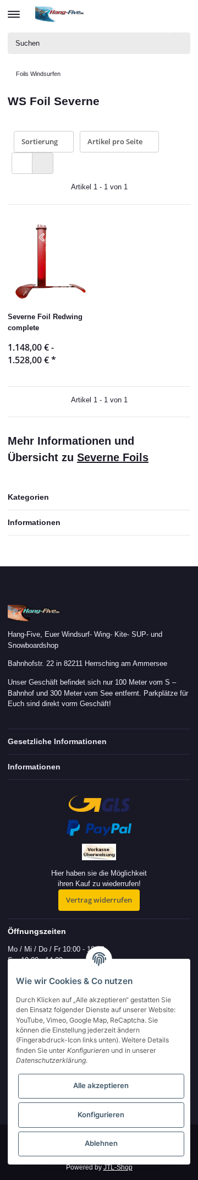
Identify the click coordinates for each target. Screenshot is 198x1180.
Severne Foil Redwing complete (45, 322)
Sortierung (39, 141)
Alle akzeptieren (101, 1085)
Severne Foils (112, 457)
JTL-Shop (118, 1167)
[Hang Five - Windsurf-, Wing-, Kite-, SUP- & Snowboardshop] (59, 14)
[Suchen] (179, 43)
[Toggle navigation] (14, 9)
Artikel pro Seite (114, 141)
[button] (141, 14)
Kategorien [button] (28, 497)
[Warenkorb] (181, 14)
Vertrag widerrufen (99, 900)
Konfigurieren (101, 1114)
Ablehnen (101, 1143)
